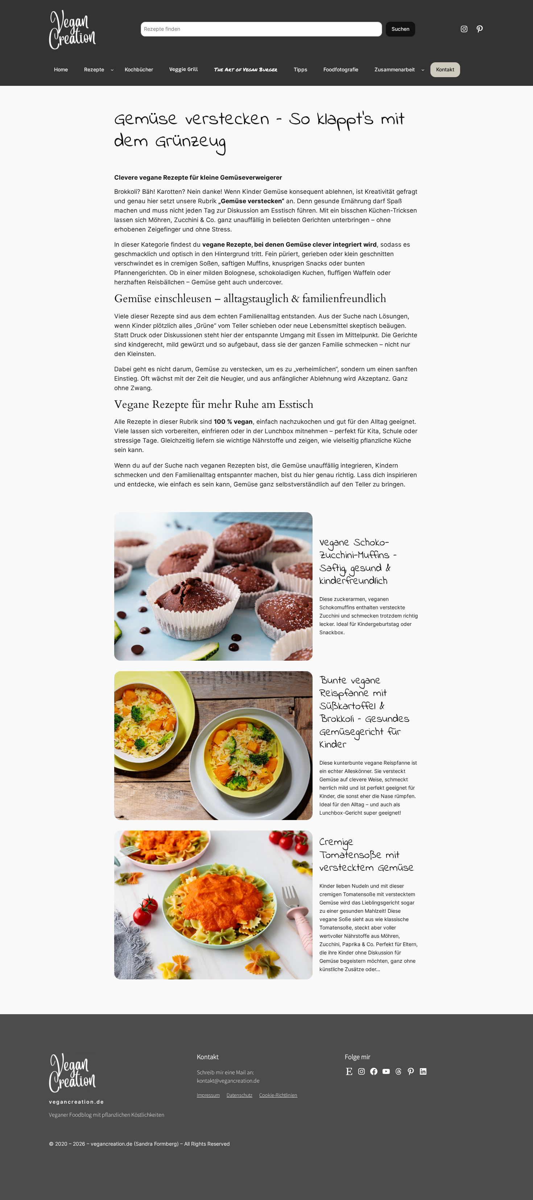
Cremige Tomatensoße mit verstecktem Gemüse (366, 855)
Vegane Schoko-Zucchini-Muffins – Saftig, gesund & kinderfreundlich (358, 562)
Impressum (208, 1094)
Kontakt (445, 69)
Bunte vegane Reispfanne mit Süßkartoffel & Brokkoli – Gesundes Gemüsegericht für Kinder (364, 713)
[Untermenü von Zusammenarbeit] (423, 69)
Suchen (400, 29)
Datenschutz (239, 1094)
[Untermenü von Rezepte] (112, 69)
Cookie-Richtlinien (278, 1094)
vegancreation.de (76, 1102)
